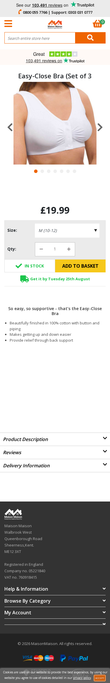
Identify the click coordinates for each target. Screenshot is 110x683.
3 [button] (48, 171)
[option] (55, 123)
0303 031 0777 (80, 12)
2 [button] (42, 171)
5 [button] (61, 171)
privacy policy (82, 678)
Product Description (25, 439)
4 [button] (55, 171)
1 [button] (36, 171)
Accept (99, 677)
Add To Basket (80, 266)
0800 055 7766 (35, 12)
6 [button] (68, 171)
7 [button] (74, 171)
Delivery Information (26, 465)
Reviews (12, 452)
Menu (9, 23)
